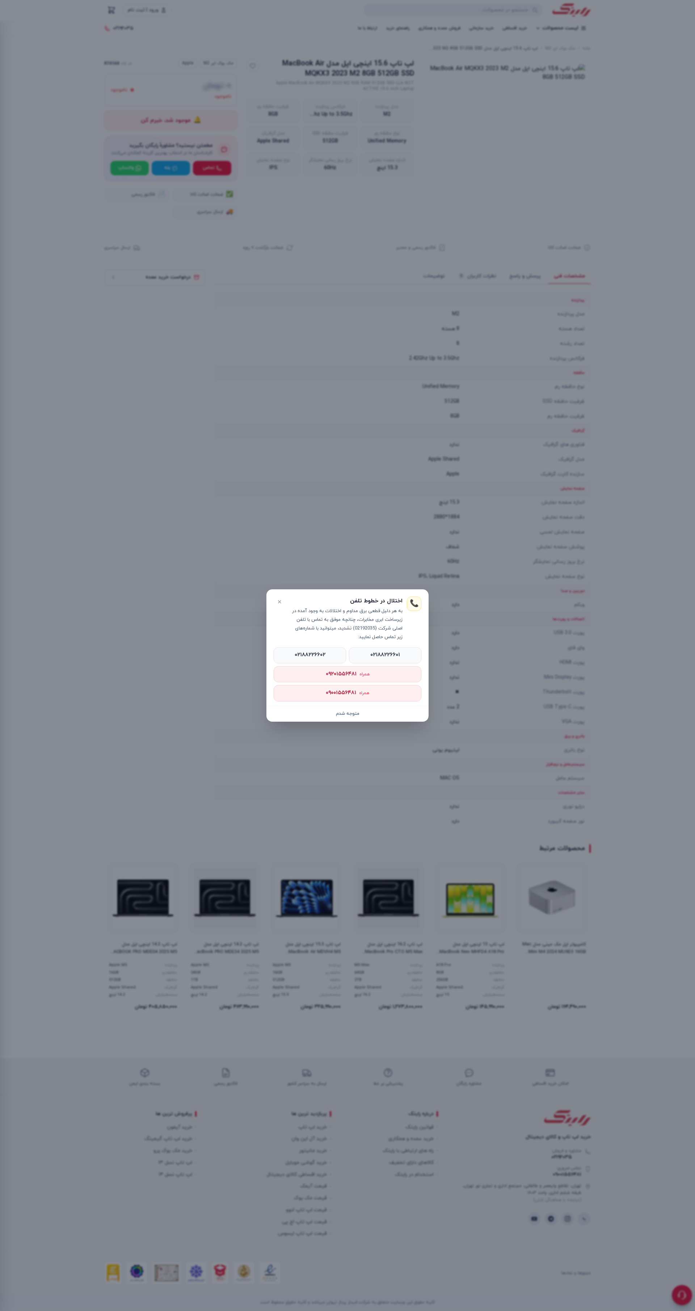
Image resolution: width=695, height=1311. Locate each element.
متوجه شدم (347, 713)
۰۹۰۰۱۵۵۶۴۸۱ (347, 693)
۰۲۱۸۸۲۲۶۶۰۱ (385, 655)
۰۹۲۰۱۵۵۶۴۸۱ (348, 674)
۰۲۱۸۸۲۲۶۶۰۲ (310, 655)
